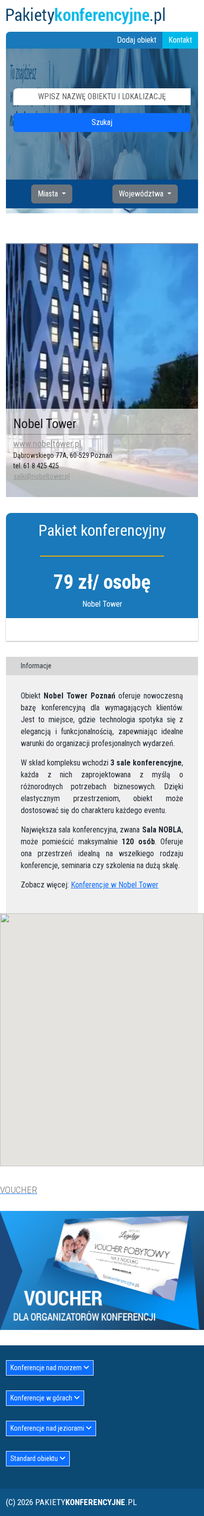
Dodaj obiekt (136, 40)
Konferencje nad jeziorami (48, 1428)
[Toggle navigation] (192, 16)
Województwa (142, 193)
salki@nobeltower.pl (41, 476)
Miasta (49, 193)
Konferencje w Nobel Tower (114, 884)
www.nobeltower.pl (47, 444)
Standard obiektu (34, 1458)
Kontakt (180, 40)
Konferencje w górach (42, 1398)
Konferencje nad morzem (46, 1368)
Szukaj (102, 122)
